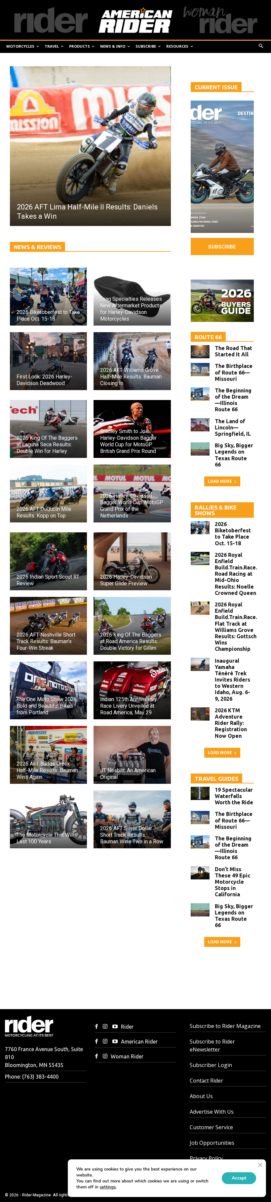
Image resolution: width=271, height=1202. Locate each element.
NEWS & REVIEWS (37, 247)
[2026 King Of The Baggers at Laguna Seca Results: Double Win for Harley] (48, 429)
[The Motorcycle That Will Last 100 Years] (48, 819)
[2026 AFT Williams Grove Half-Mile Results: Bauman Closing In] (132, 361)
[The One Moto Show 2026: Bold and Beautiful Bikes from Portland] (48, 690)
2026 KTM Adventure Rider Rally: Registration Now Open (231, 723)
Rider (127, 1027)
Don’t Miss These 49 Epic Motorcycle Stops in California (232, 882)
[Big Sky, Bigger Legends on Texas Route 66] (200, 449)
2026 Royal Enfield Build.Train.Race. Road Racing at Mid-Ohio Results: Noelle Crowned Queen (236, 574)
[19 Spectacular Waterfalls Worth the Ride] (200, 793)
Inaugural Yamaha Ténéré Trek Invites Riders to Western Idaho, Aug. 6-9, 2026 (232, 680)
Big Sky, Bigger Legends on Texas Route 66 (234, 454)
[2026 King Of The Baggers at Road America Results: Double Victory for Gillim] (132, 626)
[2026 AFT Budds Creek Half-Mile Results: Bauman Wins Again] (48, 755)
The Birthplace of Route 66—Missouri (233, 372)
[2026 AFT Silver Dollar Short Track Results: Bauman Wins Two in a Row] (132, 819)
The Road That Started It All (233, 351)
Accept (239, 1178)
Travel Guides (216, 779)
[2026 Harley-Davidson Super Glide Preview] (132, 561)
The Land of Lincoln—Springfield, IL (233, 427)
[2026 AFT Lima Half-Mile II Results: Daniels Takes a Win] (90, 146)
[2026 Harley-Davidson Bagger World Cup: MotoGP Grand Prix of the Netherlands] (132, 493)
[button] (261, 46)
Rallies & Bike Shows (216, 510)
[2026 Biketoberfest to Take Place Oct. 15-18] (48, 297)
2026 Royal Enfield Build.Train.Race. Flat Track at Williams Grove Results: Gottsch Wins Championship (236, 626)
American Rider (139, 1042)
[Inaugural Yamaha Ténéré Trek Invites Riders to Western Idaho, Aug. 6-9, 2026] (200, 664)
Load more (220, 481)
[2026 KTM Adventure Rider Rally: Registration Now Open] (200, 714)
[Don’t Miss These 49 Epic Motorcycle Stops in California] (200, 872)
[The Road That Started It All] (200, 351)
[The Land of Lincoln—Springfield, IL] (200, 424)
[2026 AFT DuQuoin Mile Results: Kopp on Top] (48, 493)
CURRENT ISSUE (216, 87)
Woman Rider (127, 1056)
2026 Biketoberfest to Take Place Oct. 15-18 (233, 533)
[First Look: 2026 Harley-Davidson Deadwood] (48, 361)
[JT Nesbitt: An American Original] (132, 755)
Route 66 (208, 337)
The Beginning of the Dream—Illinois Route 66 (233, 400)
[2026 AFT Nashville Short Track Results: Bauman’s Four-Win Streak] (48, 626)
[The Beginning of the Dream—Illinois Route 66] (200, 394)
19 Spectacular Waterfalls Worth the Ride (234, 796)
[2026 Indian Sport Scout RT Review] (48, 561)
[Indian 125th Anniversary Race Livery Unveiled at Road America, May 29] (132, 690)
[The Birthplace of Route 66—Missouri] (200, 369)
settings (108, 1187)
